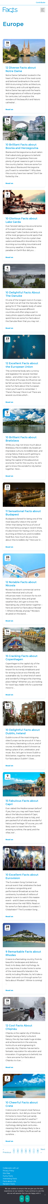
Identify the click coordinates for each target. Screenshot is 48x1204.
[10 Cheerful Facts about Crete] (24, 1086)
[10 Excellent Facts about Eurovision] (24, 858)
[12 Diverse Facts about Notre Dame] (24, 51)
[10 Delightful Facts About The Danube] (24, 276)
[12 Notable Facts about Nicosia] (24, 565)
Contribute (40, 2)
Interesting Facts (10, 1179)
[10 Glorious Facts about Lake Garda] (24, 202)
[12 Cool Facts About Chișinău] (24, 1009)
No (27, 1199)
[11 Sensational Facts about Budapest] (24, 495)
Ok (22, 1199)
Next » (43, 1151)
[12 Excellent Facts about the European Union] (24, 347)
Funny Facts (8, 1176)
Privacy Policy (8, 1171)
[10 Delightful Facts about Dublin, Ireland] (24, 713)
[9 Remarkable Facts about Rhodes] (24, 935)
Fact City (10, 10)
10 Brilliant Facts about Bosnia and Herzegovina (22, 146)
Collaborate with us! (11, 1168)
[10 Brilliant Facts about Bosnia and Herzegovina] (24, 128)
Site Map (6, 1173)
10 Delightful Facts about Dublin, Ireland (23, 731)
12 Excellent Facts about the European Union (22, 365)
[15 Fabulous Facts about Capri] (24, 784)
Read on (9, 109)
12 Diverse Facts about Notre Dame (21, 69)
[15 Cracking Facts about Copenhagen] (24, 639)
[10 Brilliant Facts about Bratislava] (24, 421)
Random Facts (9, 1184)
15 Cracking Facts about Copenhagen (21, 657)
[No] (45, 1195)
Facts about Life (9, 1181)
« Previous (7, 1151)
